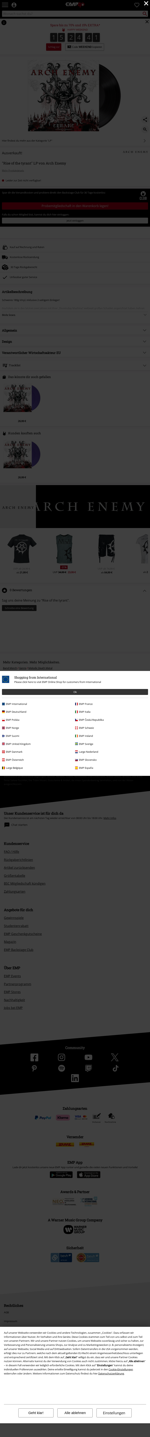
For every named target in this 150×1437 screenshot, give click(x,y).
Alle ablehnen (75, 1413)
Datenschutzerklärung (111, 1373)
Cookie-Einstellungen (121, 1369)
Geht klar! (36, 1413)
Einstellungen (114, 1413)
